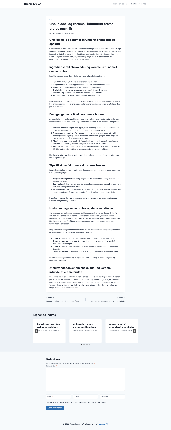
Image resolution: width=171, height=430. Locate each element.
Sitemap (142, 4)
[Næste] (134, 331)
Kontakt (134, 4)
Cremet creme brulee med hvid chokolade (108, 299)
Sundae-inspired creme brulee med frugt (62, 299)
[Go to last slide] (36, 331)
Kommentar (51, 366)
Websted (104, 397)
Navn (50, 397)
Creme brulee (118, 4)
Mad (50, 20)
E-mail (77, 397)
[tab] (81, 344)
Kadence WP (103, 424)
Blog (127, 4)
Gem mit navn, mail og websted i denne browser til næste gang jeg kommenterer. (77, 402)
